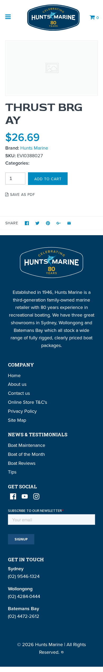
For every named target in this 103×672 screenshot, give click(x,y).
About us (17, 384)
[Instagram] (36, 496)
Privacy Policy (22, 411)
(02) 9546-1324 (24, 576)
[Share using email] (69, 223)
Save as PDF (22, 194)
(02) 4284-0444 (24, 596)
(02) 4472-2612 (23, 616)
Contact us (19, 393)
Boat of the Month (26, 454)
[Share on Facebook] (27, 223)
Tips (12, 472)
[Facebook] (13, 496)
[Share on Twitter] (37, 223)
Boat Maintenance (26, 445)
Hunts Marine (34, 148)
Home (14, 375)
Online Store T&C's (27, 402)
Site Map (17, 420)
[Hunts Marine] (53, 17)
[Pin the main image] (48, 223)
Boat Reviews (21, 463)
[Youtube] (25, 496)
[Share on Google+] (58, 223)
